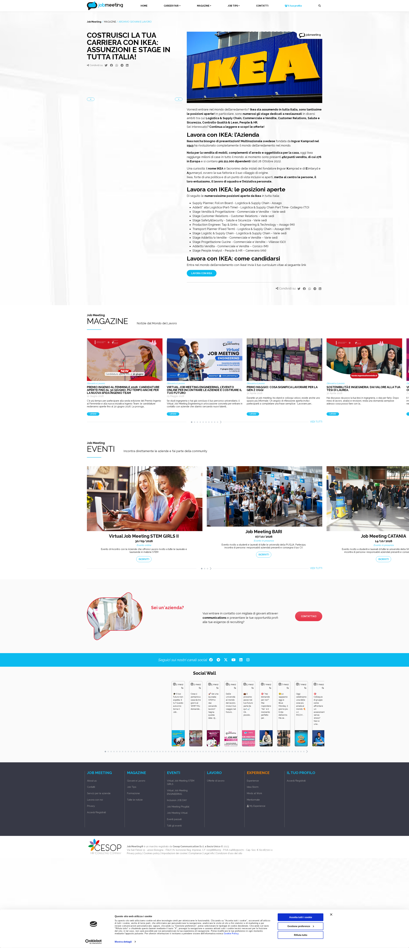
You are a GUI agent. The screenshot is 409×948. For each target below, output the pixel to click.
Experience (253, 780)
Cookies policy (152, 853)
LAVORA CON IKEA (201, 273)
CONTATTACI (308, 616)
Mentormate (253, 799)
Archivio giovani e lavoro (135, 21)
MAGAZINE (203, 5)
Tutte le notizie (135, 799)
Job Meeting (94, 21)
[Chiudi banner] (331, 914)
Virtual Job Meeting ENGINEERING (177, 792)
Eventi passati (174, 819)
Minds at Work (254, 793)
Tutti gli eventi (174, 825)
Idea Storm (253, 787)
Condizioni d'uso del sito (229, 853)
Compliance (195, 853)
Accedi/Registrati (96, 812)
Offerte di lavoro (215, 780)
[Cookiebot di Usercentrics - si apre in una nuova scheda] (94, 941)
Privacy (91, 806)
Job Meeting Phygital (178, 806)
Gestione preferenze (298, 926)
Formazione (133, 793)
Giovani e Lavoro (136, 780)
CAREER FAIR (171, 5)
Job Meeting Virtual (177, 812)
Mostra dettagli (123, 941)
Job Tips (131, 787)
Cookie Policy (231, 933)
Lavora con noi (95, 799)
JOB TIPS (233, 5)
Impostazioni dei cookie (174, 853)
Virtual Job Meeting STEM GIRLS (180, 782)
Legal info (209, 853)
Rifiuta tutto (300, 935)
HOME (144, 5)
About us (92, 780)
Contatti (91, 787)
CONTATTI (262, 5)
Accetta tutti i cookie (300, 917)
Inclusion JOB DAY (177, 800)
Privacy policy (134, 853)
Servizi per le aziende (99, 793)
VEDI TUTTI (316, 421)
